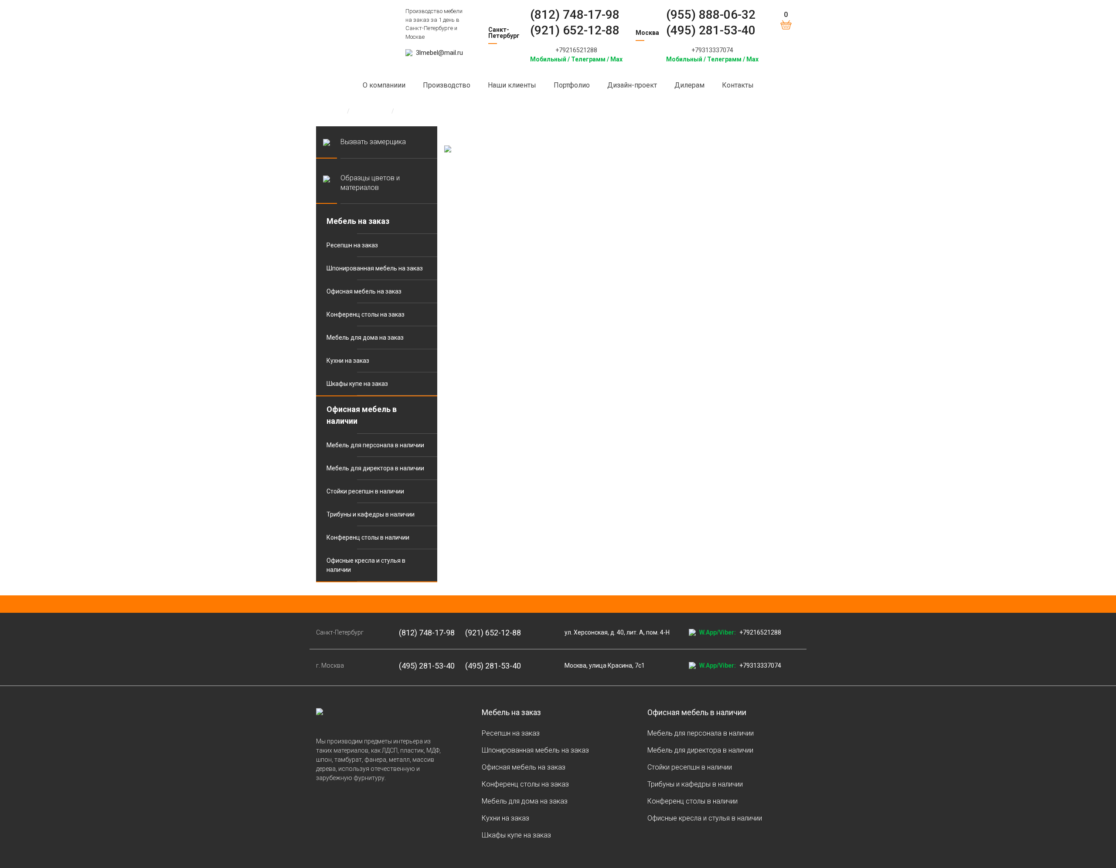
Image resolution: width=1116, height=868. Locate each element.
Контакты (738, 85)
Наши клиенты (512, 85)
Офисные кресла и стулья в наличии (366, 565)
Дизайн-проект (632, 85)
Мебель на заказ (358, 221)
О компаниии (384, 85)
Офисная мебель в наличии (362, 415)
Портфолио (572, 85)
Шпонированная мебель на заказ (375, 268)
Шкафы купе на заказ (357, 383)
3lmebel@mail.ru (439, 53)
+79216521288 (576, 50)
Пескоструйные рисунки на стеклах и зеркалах (468, 111)
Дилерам (689, 85)
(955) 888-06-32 (710, 14)
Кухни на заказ (348, 360)
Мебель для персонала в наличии (375, 445)
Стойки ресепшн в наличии (365, 491)
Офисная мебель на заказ (364, 291)
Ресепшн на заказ (352, 245)
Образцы (370, 111)
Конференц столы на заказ (366, 314)
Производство (446, 85)
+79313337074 (712, 50)
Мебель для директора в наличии (375, 468)
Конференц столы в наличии (368, 537)
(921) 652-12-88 (574, 30)
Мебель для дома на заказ (365, 337)
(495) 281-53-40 (710, 30)
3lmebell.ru (353, 22)
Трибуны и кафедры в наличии (371, 514)
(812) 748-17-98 (574, 14)
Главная (327, 111)
